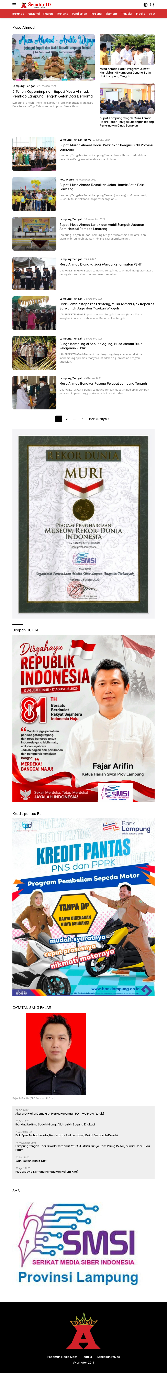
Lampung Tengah (23, 86)
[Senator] (35, 4)
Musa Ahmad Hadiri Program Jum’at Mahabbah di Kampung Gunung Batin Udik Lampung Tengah (125, 72)
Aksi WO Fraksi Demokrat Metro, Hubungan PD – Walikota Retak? (59, 1113)
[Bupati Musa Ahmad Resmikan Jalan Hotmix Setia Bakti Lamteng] (34, 194)
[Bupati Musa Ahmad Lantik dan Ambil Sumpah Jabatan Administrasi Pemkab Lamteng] (34, 233)
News (87, 139)
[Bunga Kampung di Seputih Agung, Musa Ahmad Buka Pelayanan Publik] (34, 353)
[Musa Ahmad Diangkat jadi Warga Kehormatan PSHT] (34, 273)
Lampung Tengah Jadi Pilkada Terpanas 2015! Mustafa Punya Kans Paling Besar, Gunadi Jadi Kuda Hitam (82, 1148)
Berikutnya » (99, 419)
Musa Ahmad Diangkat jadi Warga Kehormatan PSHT (100, 264)
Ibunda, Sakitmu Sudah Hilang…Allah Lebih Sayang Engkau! (55, 1124)
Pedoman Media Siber (62, 1357)
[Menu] (15, 4)
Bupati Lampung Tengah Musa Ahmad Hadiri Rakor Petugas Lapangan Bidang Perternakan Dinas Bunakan (127, 121)
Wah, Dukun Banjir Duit (30, 1161)
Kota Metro (66, 179)
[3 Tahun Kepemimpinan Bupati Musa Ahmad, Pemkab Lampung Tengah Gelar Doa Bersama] (53, 57)
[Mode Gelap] (145, 4)
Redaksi (87, 1357)
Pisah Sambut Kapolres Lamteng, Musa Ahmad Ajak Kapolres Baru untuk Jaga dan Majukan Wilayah (106, 306)
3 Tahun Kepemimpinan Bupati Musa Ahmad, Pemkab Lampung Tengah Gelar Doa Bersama (52, 94)
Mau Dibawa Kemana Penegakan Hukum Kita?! (47, 1171)
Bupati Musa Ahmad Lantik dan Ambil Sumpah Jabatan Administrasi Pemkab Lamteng (101, 227)
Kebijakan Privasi (108, 1357)
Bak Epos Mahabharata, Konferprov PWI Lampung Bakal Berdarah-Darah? (66, 1135)
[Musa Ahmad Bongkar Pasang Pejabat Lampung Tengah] (34, 392)
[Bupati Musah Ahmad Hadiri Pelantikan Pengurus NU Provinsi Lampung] (34, 154)
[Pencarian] (152, 4)
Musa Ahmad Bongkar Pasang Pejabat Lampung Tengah (103, 383)
